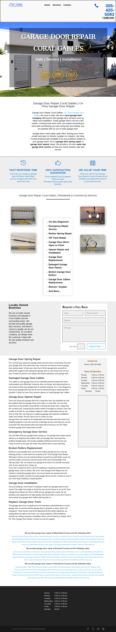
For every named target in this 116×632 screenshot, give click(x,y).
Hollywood (29, 554)
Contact (67, 5)
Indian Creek (52, 539)
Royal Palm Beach (96, 575)
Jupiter (74, 570)
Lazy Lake (78, 554)
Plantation (82, 557)
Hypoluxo (57, 570)
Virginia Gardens (78, 544)
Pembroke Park (58, 557)
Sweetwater (66, 544)
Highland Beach (47, 570)
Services (57, 5)
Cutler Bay (71, 536)
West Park (68, 560)
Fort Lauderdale (82, 552)
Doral (79, 536)
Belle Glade (27, 567)
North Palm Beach (89, 572)
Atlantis (19, 567)
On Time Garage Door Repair (35, 629)
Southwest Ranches (42, 560)
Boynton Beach (48, 567)
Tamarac (60, 560)
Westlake (70, 578)
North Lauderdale (26, 557)
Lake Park (23, 572)
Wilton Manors (86, 560)
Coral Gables (62, 536)
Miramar (16, 557)
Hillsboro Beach (18, 554)
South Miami (34, 544)
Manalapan (66, 572)
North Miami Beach (76, 542)
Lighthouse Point (89, 554)
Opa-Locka (88, 542)
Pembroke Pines (71, 557)
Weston (76, 560)
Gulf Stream (28, 570)
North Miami (63, 542)
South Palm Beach (42, 578)
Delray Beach (80, 567)
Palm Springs (72, 575)
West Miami (89, 544)
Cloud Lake (70, 567)
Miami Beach (86, 539)
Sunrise (53, 560)
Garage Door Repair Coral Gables (55, 103)
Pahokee (21, 575)
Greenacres (18, 570)
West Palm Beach (81, 578)
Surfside (58, 544)
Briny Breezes (60, 567)
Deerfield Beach (69, 552)
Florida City (93, 536)
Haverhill (37, 570)
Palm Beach (29, 575)
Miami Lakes (16, 542)
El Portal (85, 536)
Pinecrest (25, 544)
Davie (60, 552)
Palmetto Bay (98, 542)
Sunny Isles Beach (46, 544)
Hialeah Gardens (31, 539)
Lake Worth (33, 572)
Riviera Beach (83, 575)
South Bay (31, 578)
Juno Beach (66, 570)
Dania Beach (52, 552)
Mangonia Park (76, 572)
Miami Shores (27, 542)
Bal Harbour (25, 536)
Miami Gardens (97, 539)
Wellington (62, 578)
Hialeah (20, 539)
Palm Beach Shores (59, 575)
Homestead (42, 539)
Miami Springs (39, 542)
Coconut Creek (19, 552)
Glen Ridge (91, 567)
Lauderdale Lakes (58, 554)
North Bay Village (51, 542)
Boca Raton (37, 567)
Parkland (48, 557)
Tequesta (54, 578)
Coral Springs (41, 552)
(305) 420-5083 (95, 364)
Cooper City (31, 552)
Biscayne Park (51, 536)
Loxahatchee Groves (52, 572)
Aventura (16, 536)
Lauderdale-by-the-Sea (42, 554)
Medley (72, 539)
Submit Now (95, 346)
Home (47, 5)
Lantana (41, 572)
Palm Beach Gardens (43, 575)
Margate (100, 554)
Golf (97, 567)
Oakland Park (39, 557)
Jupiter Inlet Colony (85, 570)
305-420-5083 (109, 10)
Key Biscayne (63, 539)
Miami (78, 539)
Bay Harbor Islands (37, 536)
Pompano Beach (93, 557)
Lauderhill (69, 554)
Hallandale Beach (95, 552)
